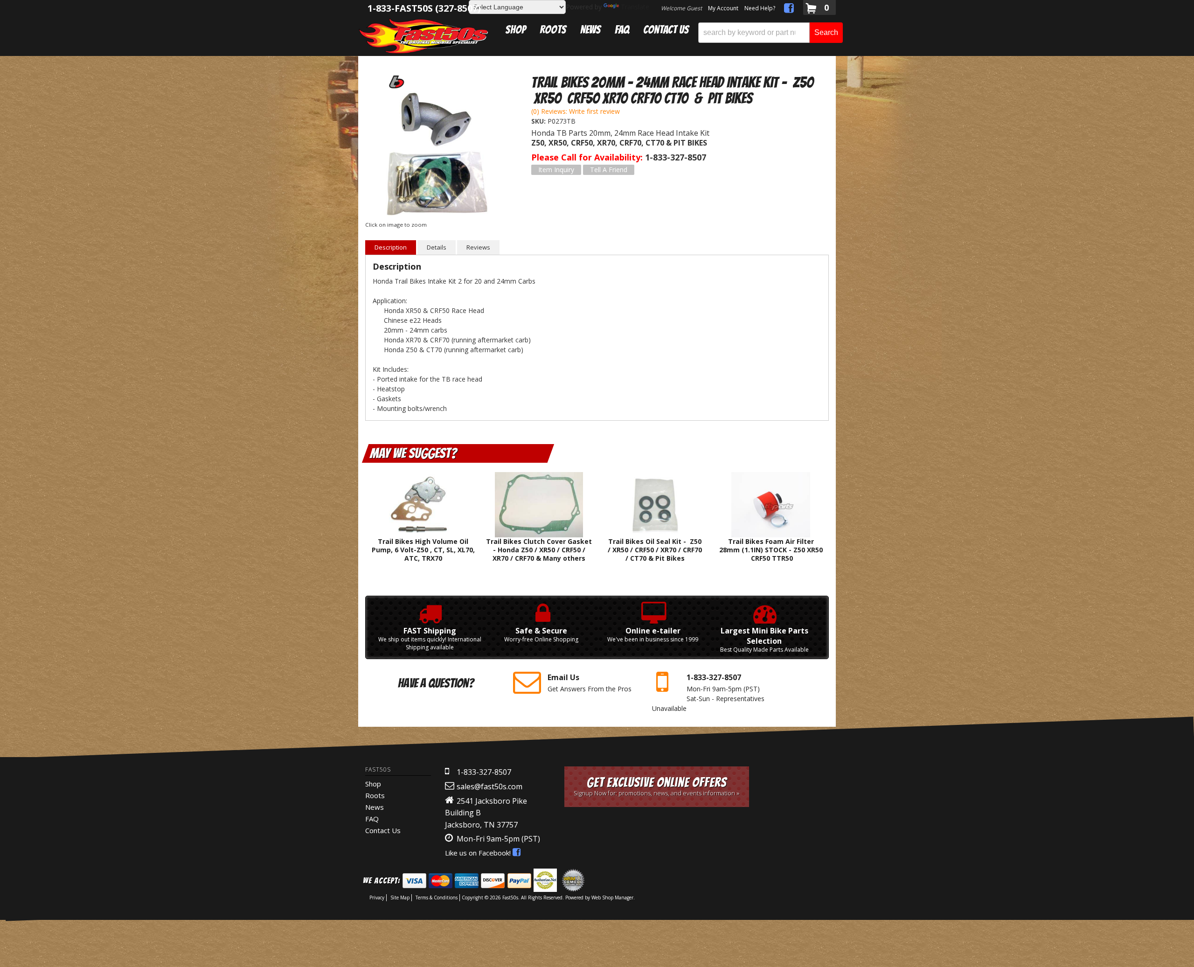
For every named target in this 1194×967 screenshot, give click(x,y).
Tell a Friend (608, 169)
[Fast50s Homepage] (423, 36)
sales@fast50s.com (489, 786)
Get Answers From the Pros (590, 682)
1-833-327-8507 (484, 772)
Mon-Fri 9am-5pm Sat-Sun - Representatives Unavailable (708, 692)
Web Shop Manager (612, 897)
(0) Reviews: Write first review (575, 111)
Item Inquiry (556, 169)
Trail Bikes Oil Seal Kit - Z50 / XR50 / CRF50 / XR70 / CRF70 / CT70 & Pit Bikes (655, 550)
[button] (770, 32)
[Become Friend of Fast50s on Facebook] (789, 9)
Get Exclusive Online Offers (656, 786)
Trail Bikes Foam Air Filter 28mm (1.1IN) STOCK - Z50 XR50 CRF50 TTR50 (771, 550)
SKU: (539, 121)
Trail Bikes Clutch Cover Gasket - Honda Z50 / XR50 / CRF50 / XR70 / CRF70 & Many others (539, 550)
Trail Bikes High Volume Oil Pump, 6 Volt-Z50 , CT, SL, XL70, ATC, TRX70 (423, 550)
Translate (635, 6)
